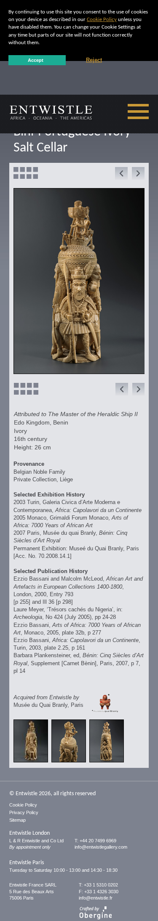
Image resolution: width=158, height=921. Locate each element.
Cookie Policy (102, 19)
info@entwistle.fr (95, 897)
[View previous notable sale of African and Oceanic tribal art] (119, 173)
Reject (94, 60)
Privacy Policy (23, 812)
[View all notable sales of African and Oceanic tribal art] (25, 173)
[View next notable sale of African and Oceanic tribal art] (136, 173)
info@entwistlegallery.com (101, 846)
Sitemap (17, 820)
